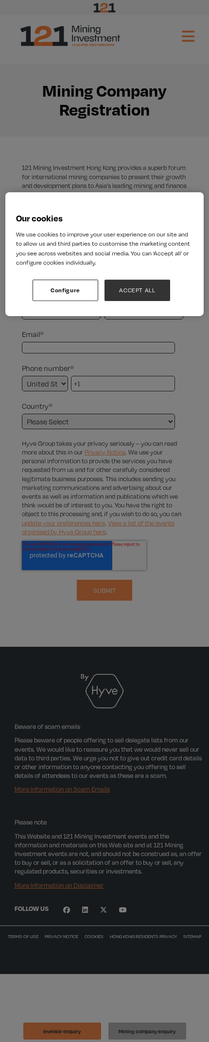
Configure (65, 290)
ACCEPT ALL (137, 290)
